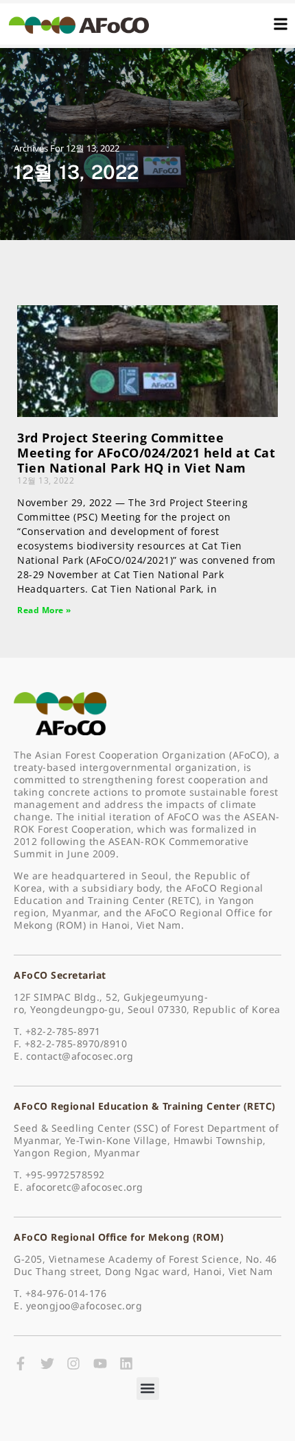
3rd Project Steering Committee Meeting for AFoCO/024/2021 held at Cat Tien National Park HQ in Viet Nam (146, 452)
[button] (148, 1388)
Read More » (44, 610)
